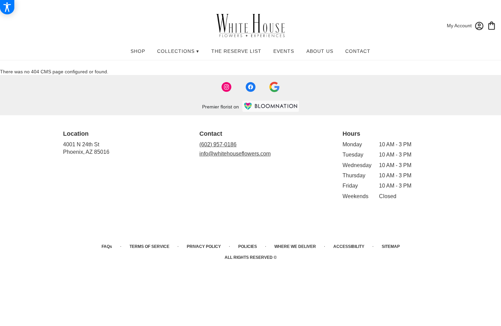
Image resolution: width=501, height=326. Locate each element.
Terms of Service (149, 246)
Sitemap (391, 246)
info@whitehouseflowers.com (235, 154)
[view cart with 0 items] (491, 25)
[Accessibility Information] (7, 7)
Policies (247, 246)
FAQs (107, 246)
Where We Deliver (295, 246)
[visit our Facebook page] (250, 87)
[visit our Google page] (274, 87)
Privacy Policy (204, 246)
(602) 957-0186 (218, 144)
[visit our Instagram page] (227, 87)
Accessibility (348, 246)
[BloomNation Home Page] (270, 106)
